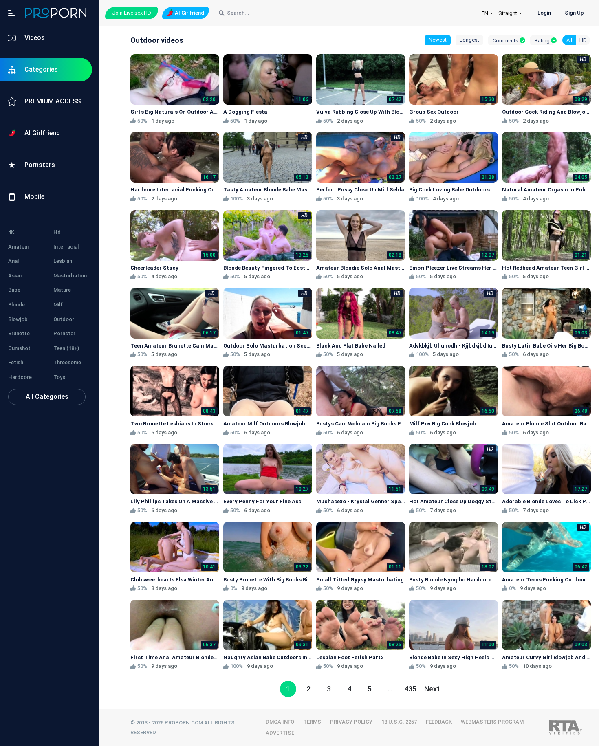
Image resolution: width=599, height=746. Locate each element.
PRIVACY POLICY (351, 722)
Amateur (18, 247)
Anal (13, 261)
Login (544, 13)
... (390, 688)
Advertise (280, 733)
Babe (14, 290)
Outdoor (63, 319)
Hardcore (20, 377)
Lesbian (62, 261)
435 (410, 688)
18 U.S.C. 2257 (399, 722)
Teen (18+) (66, 348)
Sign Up (574, 13)
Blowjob (18, 319)
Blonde (16, 304)
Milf (58, 304)
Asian (15, 276)
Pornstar (64, 333)
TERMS (312, 722)
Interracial (66, 247)
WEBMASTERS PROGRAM (492, 722)
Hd (57, 232)
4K (11, 232)
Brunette (19, 333)
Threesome (67, 362)
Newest (438, 40)
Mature (62, 290)
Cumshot (19, 348)
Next (432, 688)
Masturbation (70, 276)
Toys (59, 377)
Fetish (15, 362)
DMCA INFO (280, 722)
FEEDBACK (439, 722)
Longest (469, 40)
